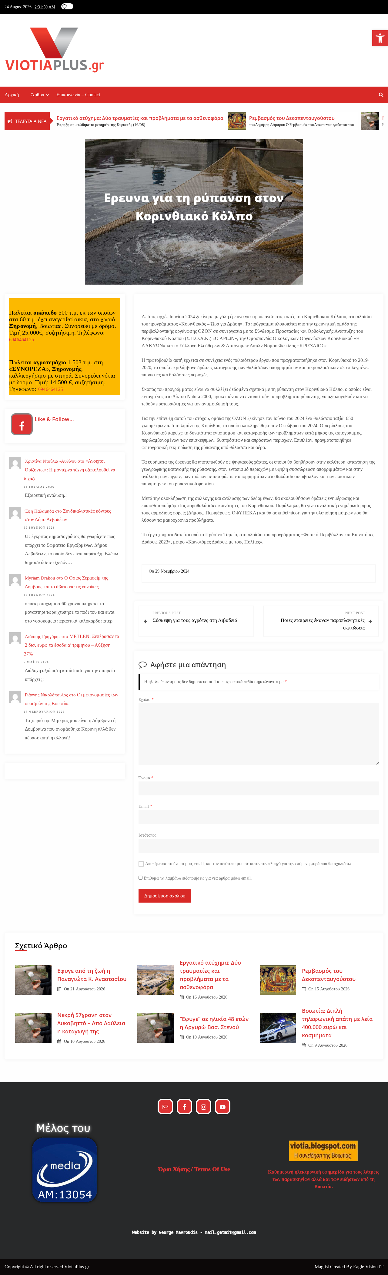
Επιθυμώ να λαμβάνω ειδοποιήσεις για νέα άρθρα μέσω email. (198, 878)
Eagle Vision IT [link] (368, 1266)
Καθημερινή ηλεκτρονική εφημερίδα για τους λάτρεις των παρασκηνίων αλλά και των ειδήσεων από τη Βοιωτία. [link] (323, 1179)
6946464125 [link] (21, 339)
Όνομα (146, 778)
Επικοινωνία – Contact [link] (78, 94)
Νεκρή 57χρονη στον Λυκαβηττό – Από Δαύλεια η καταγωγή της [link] (91, 1023)
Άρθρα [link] (37, 94)
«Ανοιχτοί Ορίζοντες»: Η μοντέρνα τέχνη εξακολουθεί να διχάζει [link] (69, 469)
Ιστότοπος (147, 835)
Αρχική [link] (12, 94)
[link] (380, 38)
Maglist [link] (322, 1266)
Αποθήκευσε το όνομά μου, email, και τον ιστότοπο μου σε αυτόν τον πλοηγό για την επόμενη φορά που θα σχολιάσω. (248, 863)
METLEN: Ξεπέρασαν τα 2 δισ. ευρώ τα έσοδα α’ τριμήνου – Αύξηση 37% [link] (71, 645)
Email (145, 806)
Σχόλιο (146, 699)
